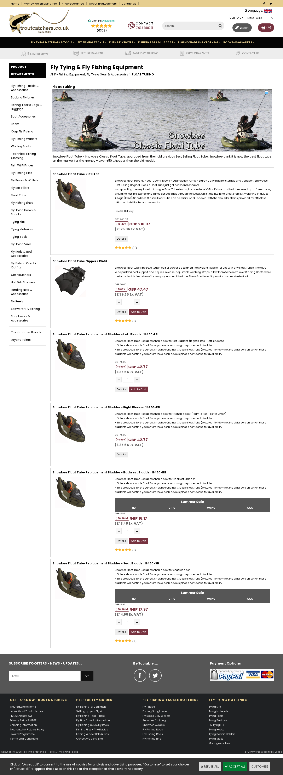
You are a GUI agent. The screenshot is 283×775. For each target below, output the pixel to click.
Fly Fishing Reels (153, 734)
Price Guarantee (73, 4)
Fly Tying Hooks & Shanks (23, 212)
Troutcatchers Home (23, 706)
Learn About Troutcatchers (26, 711)
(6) (134, 248)
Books (15, 124)
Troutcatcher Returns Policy (27, 729)
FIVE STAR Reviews (21, 716)
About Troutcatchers (103, 4)
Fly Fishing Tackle (90, 42)
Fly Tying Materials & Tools (52, 42)
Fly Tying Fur (216, 725)
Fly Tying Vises (21, 244)
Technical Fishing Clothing (23, 156)
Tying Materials (22, 229)
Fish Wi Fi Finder (22, 165)
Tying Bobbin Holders (222, 734)
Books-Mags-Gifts (237, 42)
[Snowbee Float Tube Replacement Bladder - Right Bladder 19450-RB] (70, 444)
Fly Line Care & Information (93, 720)
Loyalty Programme (22, 734)
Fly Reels (17, 301)
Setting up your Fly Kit (89, 711)
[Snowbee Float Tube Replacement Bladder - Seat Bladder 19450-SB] (70, 600)
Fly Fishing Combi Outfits (23, 265)
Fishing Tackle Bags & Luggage (26, 107)
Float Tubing (143, 74)
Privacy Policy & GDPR (23, 720)
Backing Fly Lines (23, 97)
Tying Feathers (218, 720)
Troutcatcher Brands (26, 332)
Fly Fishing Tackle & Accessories (25, 88)
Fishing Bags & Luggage (155, 42)
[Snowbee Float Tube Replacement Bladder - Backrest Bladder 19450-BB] (70, 509)
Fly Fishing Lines (22, 203)
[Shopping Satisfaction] (101, 21)
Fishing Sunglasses (155, 711)
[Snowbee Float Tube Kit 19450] (70, 211)
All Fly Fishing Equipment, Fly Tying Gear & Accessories (89, 74)
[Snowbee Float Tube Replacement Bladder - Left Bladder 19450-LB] (70, 371)
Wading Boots (21, 146)
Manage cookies (219, 743)
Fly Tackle (149, 706)
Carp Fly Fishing (22, 131)
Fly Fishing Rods (153, 729)
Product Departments (22, 70)
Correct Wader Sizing (89, 738)
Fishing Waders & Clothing (198, 42)
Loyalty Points (21, 340)
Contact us (129, 4)
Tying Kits (18, 222)
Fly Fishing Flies (21, 173)
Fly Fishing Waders (24, 139)
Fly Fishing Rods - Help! (90, 716)
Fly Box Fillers (20, 188)
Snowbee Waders (154, 725)
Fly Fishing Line (152, 738)
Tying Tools (19, 237)
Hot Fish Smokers (23, 282)
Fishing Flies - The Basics (92, 729)
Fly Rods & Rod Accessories (21, 254)
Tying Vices (216, 738)
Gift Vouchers (21, 275)
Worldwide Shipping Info (40, 4)
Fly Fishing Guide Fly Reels (92, 725)
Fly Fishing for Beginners (91, 706)
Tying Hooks (216, 729)
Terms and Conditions (24, 738)
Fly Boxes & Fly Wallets (156, 716)
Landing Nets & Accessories (22, 292)
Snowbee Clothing (154, 720)
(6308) (102, 30)
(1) (134, 321)
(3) (134, 641)
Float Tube (18, 195)
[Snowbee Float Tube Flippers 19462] (70, 298)
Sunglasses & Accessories (20, 318)
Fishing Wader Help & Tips (92, 734)
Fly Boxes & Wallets (24, 180)
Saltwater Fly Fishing (25, 309)
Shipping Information (23, 725)
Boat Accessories (23, 116)
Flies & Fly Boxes (121, 42)
